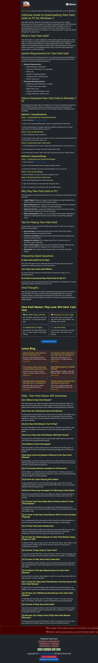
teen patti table (55, 646)
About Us (47, 649)
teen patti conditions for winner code (54, 641)
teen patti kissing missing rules (45, 646)
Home (23, 11)
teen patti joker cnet (43, 641)
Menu (72, 4)
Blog (28, 11)
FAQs (58, 649)
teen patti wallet (55, 643)
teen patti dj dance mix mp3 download (45, 643)
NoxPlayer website (40, 162)
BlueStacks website (40, 120)
